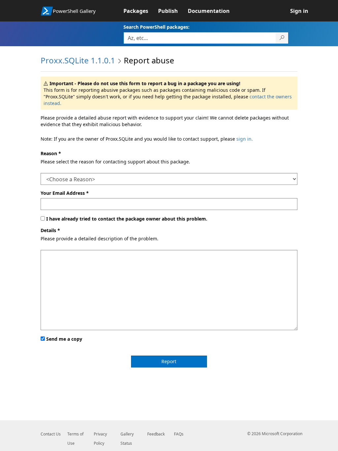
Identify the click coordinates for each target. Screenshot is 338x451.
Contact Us (51, 434)
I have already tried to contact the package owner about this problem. (126, 219)
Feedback (156, 434)
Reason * (51, 153)
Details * (50, 230)
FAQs (179, 434)
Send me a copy (64, 339)
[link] (140, 11)
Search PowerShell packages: (156, 27)
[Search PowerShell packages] (282, 38)
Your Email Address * (65, 193)
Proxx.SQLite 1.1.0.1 (78, 60)
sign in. (244, 139)
